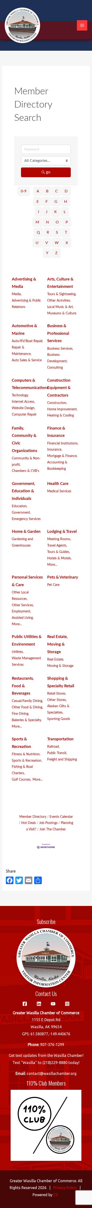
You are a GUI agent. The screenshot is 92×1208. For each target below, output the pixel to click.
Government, (21, 512)
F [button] (47, 202)
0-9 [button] (23, 191)
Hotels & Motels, (59, 558)
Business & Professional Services (58, 333)
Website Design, (23, 408)
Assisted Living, (22, 618)
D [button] (66, 191)
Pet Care (53, 585)
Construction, (57, 403)
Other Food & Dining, (27, 707)
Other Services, (23, 605)
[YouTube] (53, 1003)
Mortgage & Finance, (62, 456)
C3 (55, 1195)
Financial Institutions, (62, 443)
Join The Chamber (52, 829)
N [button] (47, 222)
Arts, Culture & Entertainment (60, 283)
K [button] (55, 212)
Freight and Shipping (62, 759)
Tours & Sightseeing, (61, 294)
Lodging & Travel (62, 531)
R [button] (48, 232)
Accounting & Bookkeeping (57, 466)
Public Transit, (57, 753)
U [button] (37, 243)
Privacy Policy (65, 1187)
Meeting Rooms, (59, 539)
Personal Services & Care (27, 581)
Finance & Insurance (56, 432)
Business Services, (60, 348)
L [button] (65, 212)
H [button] (65, 202)
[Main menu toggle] (82, 25)
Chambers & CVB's (25, 471)
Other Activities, (59, 300)
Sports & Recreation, (27, 760)
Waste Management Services (26, 661)
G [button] (55, 202)
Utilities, (18, 652)
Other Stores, (57, 700)
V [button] (46, 243)
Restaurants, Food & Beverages (23, 685)
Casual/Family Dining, (27, 701)
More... (52, 564)
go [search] (48, 172)
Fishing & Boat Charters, (22, 770)
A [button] (38, 191)
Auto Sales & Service (27, 360)
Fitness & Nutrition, (26, 754)
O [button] (57, 222)
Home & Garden (26, 531)
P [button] (67, 222)
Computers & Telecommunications (30, 384)
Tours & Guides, (58, 552)
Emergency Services (26, 519)
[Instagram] (67, 1003)
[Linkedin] (39, 1003)
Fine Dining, (20, 713)
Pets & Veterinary (62, 577)
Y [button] (47, 253)
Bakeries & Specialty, (27, 720)
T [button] (66, 232)
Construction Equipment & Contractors (59, 387)
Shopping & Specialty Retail (60, 682)
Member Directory (32, 817)
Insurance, (54, 449)
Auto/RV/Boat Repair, (27, 341)
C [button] (56, 191)
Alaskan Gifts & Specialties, (58, 709)
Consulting (55, 367)
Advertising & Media (24, 283)
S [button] (57, 232)
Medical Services (59, 491)
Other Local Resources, (20, 596)
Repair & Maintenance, (21, 351)
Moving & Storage (60, 666)
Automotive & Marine (24, 329)
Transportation (60, 739)
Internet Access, (23, 401)
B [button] (47, 191)
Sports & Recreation (21, 743)
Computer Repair (24, 414)
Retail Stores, (56, 693)
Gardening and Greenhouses (22, 542)
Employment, (21, 611)
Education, (19, 506)
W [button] (57, 243)
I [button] (38, 212)
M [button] (37, 222)
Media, (16, 294)
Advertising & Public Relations (26, 304)
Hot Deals (28, 823)
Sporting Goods (58, 719)
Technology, (20, 395)
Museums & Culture (61, 313)
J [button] (46, 212)
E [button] (38, 202)
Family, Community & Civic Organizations (24, 439)
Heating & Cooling (60, 415)
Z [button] (56, 253)
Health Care (57, 484)
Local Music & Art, (60, 307)
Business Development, (57, 358)
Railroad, (53, 746)
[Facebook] (24, 1003)
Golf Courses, (21, 779)
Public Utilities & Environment (27, 640)
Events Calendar (61, 817)
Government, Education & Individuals (23, 491)
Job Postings (48, 823)
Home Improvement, (62, 409)
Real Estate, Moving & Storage (57, 644)
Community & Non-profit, (26, 461)
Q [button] (38, 232)
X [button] (67, 243)
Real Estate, (55, 659)
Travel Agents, (57, 545)
